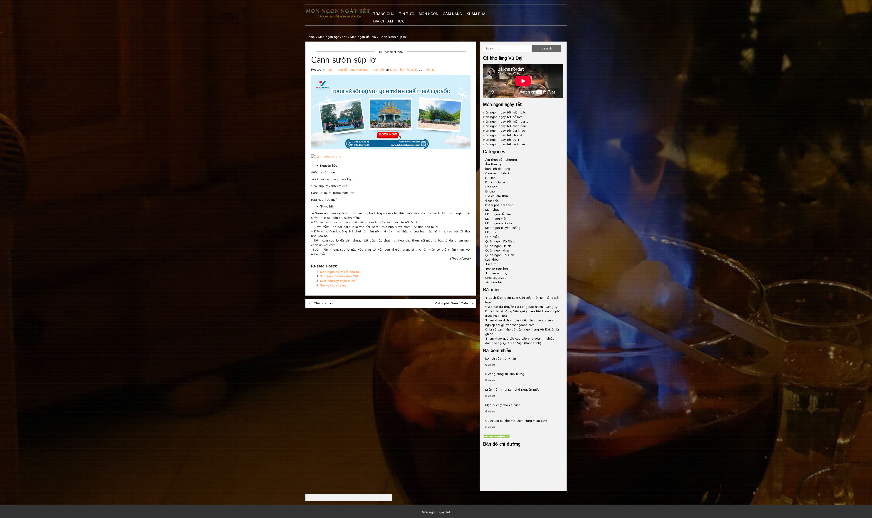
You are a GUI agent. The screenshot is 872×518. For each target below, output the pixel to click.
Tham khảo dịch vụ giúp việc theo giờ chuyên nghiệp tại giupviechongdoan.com (519, 322)
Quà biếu (492, 237)
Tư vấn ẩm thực (497, 273)
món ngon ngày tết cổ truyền (505, 144)
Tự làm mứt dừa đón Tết (339, 276)
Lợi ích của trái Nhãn (500, 358)
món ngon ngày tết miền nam (505, 126)
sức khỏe (492, 259)
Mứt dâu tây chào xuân (337, 281)
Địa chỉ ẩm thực (389, 21)
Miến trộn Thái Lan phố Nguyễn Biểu (512, 389)
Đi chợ (490, 191)
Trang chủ (383, 14)
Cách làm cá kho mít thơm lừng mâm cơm (516, 421)
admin (429, 69)
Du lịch (490, 178)
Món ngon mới (495, 219)
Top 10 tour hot (496, 268)
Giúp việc (492, 200)
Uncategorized (495, 278)
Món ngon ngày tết (332, 37)
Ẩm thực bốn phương (501, 160)
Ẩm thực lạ (493, 164)
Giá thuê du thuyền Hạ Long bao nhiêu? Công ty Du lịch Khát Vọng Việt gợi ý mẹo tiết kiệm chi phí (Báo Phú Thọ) (522, 311)
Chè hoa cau (323, 303)
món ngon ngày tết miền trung (505, 121)
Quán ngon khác (497, 250)
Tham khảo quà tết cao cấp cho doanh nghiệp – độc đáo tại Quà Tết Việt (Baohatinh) (521, 340)
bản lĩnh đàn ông (497, 169)
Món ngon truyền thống (502, 228)
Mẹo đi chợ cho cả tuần (502, 405)
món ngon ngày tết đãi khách (505, 130)
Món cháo (492, 209)
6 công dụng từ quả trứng (504, 374)
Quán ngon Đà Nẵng (500, 241)
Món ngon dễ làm (363, 37)
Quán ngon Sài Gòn (499, 255)
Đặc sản (491, 187)
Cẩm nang (452, 14)
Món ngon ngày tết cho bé (340, 272)
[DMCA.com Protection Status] (496, 436)
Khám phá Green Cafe (451, 303)
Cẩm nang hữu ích (498, 173)
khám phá (476, 14)
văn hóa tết (494, 282)
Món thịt (491, 232)
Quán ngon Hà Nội (498, 246)
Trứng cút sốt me (333, 285)
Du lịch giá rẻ (495, 182)
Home (311, 37)
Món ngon (428, 14)
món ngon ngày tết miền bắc (504, 112)
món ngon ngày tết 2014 (501, 140)
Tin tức (406, 14)
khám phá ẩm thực (499, 205)
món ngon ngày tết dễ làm (502, 117)
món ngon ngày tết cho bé (503, 135)
